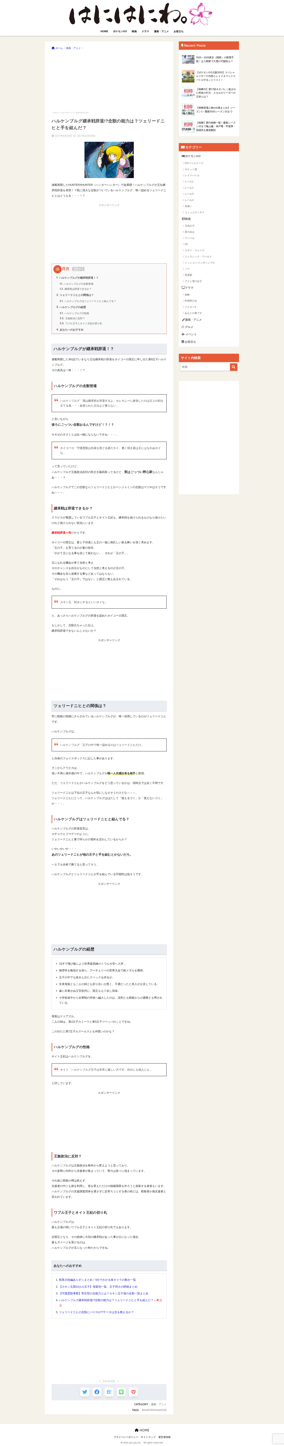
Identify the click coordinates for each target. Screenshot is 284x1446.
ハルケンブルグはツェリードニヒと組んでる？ (88, 301)
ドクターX (190, 307)
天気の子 (190, 225)
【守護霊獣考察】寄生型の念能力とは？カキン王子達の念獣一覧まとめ (103, 1293)
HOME (104, 31)
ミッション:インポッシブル (200, 262)
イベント (191, 334)
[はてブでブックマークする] (109, 1392)
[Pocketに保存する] (133, 1392)
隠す (78, 269)
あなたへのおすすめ (69, 329)
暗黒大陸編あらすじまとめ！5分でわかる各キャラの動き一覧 (97, 1279)
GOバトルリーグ (194, 163)
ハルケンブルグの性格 (74, 313)
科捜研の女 (191, 300)
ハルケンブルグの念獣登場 (76, 283)
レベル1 (189, 181)
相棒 (187, 294)
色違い (188, 206)
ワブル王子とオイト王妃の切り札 (81, 323)
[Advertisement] (109, 79)
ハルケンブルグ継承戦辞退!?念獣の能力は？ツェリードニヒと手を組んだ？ (106, 1300)
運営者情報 (164, 1437)
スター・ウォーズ (194, 250)
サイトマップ (148, 1437)
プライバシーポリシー (126, 1437)
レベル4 (189, 200)
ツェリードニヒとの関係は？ (75, 294)
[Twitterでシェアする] (84, 1392)
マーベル (190, 238)
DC (186, 244)
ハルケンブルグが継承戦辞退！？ (77, 277)
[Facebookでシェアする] (96, 1392)
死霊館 (188, 275)
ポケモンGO (120, 31)
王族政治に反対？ (72, 318)
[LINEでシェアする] (121, 1392)
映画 (134, 31)
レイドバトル (192, 175)
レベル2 (189, 187)
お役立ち (179, 31)
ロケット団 (191, 169)
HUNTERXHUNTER (155, 1410)
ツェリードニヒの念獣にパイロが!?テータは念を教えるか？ (96, 1312)
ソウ (187, 268)
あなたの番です (193, 313)
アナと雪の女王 (193, 281)
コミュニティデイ (194, 212)
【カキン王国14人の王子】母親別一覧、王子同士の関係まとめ (98, 1286)
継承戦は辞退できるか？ (76, 288)
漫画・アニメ (161, 31)
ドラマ (145, 31)
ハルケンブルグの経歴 (71, 307)
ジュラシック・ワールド (198, 256)
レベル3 (189, 193)
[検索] (233, 367)
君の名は (190, 231)
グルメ (188, 327)
